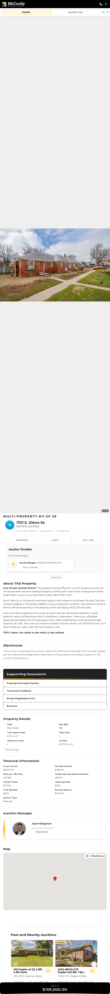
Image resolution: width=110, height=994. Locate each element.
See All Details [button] (12, 750)
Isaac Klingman (42, 823)
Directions (97, 856)
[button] (103, 12)
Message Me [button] (42, 831)
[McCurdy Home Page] (13, 4)
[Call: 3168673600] (101, 4)
